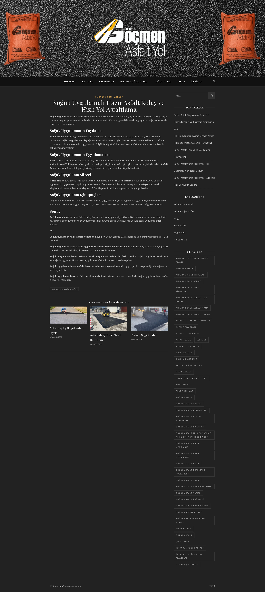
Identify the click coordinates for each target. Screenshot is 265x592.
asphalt (201, 340)
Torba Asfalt (180, 239)
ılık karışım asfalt (187, 564)
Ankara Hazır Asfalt (184, 204)
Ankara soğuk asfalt (134, 81)
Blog (182, 81)
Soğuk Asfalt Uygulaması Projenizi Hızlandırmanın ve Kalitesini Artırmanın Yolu (194, 121)
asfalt (180, 321)
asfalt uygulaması (187, 333)
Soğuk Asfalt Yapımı (188, 493)
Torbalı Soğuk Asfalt (144, 335)
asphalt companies (187, 346)
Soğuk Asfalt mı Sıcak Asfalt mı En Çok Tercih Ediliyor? (194, 435)
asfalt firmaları (200, 321)
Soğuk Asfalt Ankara (189, 404)
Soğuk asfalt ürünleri (190, 499)
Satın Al (87, 81)
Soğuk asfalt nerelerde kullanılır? (190, 472)
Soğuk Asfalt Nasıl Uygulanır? (188, 455)
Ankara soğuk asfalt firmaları (189, 289)
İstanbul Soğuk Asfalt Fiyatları (190, 556)
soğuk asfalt (184, 397)
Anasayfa (69, 81)
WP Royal (54, 586)
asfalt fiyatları (186, 327)
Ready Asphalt (185, 391)
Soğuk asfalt (163, 81)
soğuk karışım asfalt (189, 512)
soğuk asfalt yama (187, 480)
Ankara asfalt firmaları (190, 275)
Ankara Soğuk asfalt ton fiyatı (191, 300)
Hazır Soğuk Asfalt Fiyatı (192, 378)
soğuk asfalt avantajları (191, 410)
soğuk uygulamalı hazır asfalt (64, 289)
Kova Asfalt (183, 384)
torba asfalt (184, 535)
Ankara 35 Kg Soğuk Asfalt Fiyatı (192, 260)
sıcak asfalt (183, 528)
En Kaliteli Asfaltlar (189, 365)
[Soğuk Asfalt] (132, 38)
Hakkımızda (106, 81)
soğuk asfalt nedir (188, 463)
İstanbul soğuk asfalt (190, 548)
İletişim (196, 81)
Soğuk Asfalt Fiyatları (190, 427)
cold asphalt (184, 353)
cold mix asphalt (186, 359)
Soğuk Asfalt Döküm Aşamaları (188, 418)
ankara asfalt (184, 268)
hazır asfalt (184, 372)
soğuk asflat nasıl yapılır (192, 506)
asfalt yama (183, 340)
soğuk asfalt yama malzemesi (194, 486)
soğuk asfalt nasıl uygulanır (188, 445)
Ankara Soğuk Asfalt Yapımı (193, 314)
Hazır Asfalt (180, 225)
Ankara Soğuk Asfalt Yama (192, 308)
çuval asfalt (184, 541)
